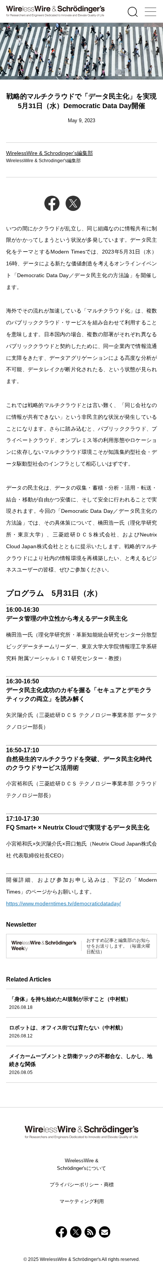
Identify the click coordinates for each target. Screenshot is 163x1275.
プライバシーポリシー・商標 (82, 1184)
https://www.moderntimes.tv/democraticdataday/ (63, 903)
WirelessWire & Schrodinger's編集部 (49, 153)
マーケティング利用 (82, 1201)
